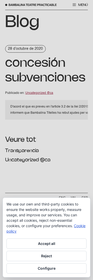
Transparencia (22, 151)
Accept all (46, 243)
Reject (46, 256)
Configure (47, 268)
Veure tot (20, 139)
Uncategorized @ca (27, 160)
